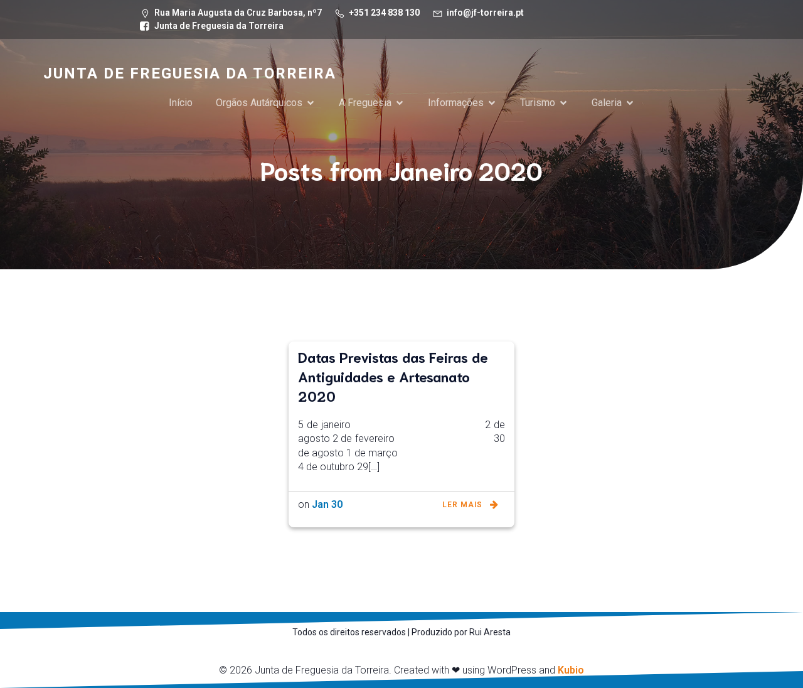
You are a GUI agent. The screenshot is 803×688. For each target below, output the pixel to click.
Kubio (571, 670)
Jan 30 (327, 504)
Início (181, 103)
